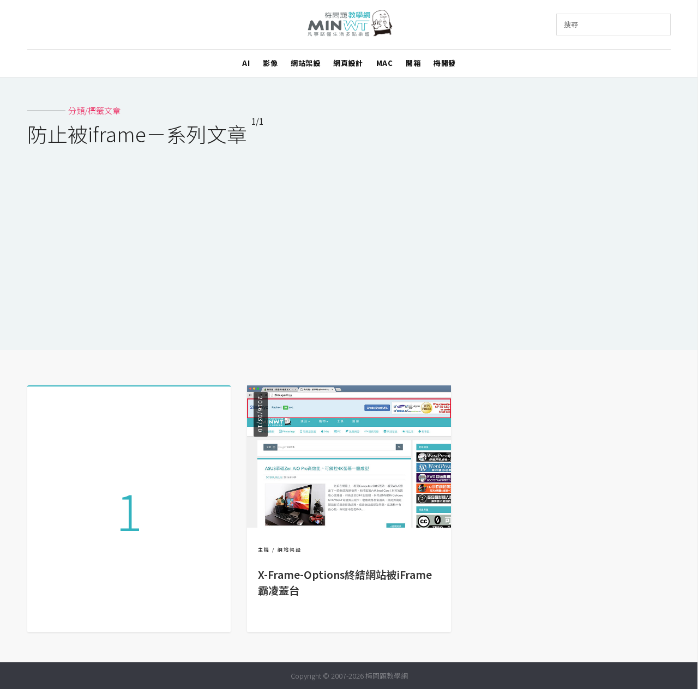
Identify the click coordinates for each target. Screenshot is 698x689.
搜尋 (571, 24)
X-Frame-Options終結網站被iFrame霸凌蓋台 (345, 582)
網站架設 (305, 63)
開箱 (413, 63)
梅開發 (445, 63)
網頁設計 (348, 63)
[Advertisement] (349, 241)
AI (246, 63)
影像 (270, 63)
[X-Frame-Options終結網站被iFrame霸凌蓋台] (348, 524)
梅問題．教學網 (349, 25)
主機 (264, 549)
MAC (384, 63)
